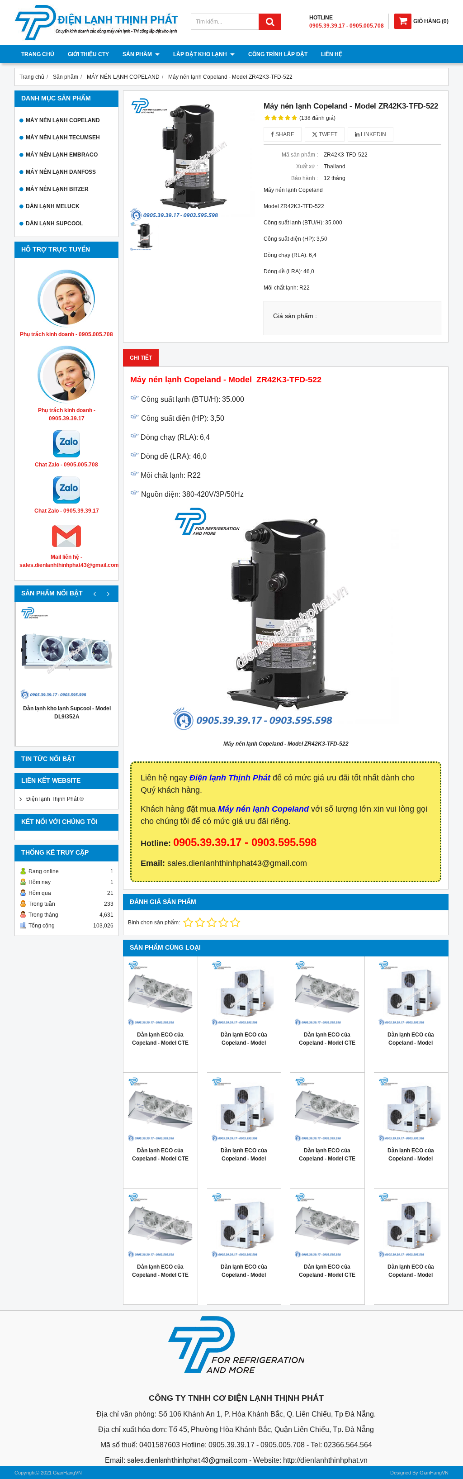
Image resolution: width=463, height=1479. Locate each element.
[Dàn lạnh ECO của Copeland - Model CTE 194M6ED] (160, 993)
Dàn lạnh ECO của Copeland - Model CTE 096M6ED (327, 1158)
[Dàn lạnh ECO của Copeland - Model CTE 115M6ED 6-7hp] (160, 1109)
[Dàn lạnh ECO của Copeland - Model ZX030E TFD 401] (244, 1225)
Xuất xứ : (307, 166)
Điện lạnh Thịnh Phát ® (55, 799)
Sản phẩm (138, 54)
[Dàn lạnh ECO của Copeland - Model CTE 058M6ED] (327, 1225)
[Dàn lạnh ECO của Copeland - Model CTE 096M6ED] (327, 1109)
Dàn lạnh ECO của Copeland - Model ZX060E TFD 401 (410, 1043)
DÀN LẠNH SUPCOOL (54, 223)
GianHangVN (434, 1472)
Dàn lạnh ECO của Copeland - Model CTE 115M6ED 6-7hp (160, 1158)
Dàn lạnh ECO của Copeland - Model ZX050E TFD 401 (244, 1158)
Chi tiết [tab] (141, 358)
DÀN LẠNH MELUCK (53, 206)
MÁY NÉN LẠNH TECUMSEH (63, 137)
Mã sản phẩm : (300, 155)
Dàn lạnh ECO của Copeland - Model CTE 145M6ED (327, 1043)
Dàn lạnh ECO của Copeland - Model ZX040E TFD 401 (410, 1158)
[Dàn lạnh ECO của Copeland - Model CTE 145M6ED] (327, 993)
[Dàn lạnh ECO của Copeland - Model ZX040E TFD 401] (411, 1109)
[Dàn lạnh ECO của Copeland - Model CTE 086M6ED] (160, 1225)
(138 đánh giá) (317, 118)
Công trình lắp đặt (277, 54)
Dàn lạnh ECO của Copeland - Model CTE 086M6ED (160, 1275)
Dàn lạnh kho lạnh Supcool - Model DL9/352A (67, 712)
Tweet (327, 134)
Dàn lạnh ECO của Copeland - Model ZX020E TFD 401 (410, 1275)
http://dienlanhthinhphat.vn (325, 1460)
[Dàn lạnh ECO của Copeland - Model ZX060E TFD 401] (411, 993)
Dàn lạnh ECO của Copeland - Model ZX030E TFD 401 (244, 1275)
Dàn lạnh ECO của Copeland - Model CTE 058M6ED (327, 1275)
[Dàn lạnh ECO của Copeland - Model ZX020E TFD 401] (411, 1225)
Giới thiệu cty (88, 54)
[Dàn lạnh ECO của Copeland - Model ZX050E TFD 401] (244, 1109)
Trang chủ (37, 54)
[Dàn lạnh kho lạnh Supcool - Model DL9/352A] (66, 653)
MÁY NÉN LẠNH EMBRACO (62, 155)
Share (284, 134)
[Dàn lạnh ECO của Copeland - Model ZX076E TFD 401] (244, 993)
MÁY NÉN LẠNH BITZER (57, 189)
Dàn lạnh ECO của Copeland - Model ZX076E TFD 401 (244, 1043)
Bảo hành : (304, 178)
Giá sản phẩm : (295, 316)
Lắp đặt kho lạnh (200, 54)
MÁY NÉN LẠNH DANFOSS (61, 172)
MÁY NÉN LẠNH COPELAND (63, 120)
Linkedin (372, 134)
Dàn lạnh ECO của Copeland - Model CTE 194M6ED (160, 1043)
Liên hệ (331, 54)
